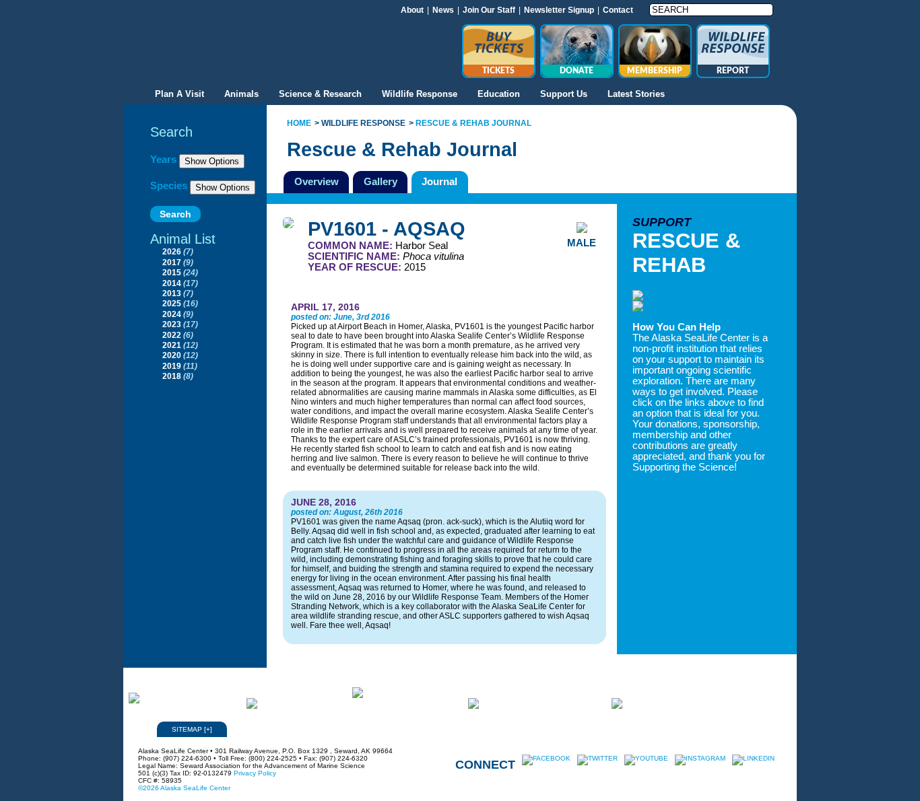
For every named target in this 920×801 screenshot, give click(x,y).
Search (171, 132)
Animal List (183, 239)
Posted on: (312, 317)
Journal (439, 181)
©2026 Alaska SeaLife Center (184, 788)
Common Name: (351, 245)
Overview (316, 181)
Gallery (380, 181)
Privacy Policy (255, 773)
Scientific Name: (355, 256)
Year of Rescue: (356, 267)
